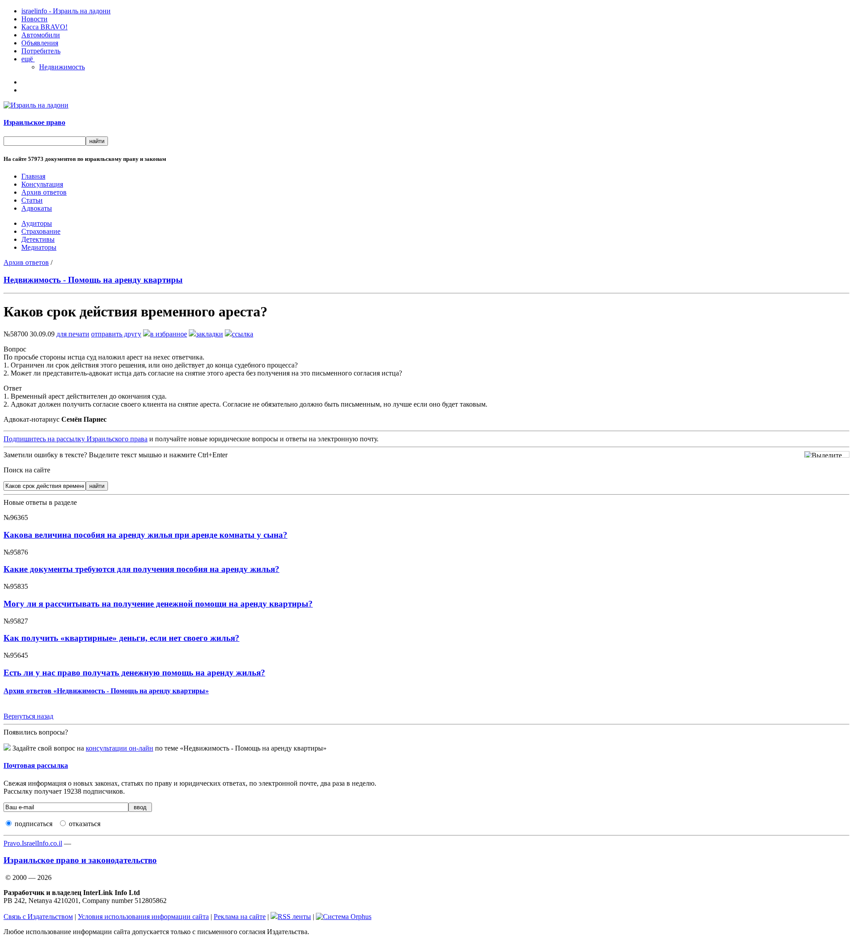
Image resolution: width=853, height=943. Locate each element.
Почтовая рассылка (36, 765)
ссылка (242, 334)
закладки (209, 334)
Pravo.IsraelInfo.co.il (33, 843)
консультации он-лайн (119, 748)
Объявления (39, 43)
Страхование (40, 231)
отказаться (84, 823)
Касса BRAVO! (44, 27)
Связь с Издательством (38, 916)
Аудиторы (36, 223)
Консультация (42, 184)
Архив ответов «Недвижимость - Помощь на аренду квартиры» (106, 691)
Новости (34, 19)
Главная (33, 176)
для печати (72, 334)
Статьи (32, 200)
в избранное (168, 334)
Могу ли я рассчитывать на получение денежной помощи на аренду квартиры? (158, 603)
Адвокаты (36, 208)
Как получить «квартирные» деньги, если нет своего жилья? (121, 638)
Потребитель (40, 51)
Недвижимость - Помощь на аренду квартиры (93, 279)
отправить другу (116, 334)
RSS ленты (294, 916)
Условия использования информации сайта (143, 916)
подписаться (33, 823)
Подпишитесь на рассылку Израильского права (75, 439)
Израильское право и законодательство (80, 860)
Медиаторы (38, 247)
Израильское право (34, 122)
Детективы (38, 239)
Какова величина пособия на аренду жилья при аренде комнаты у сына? (145, 534)
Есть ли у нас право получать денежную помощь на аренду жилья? (134, 672)
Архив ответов (44, 192)
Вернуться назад (28, 716)
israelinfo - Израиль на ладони (66, 11)
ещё (28, 59)
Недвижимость (62, 67)
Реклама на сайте (240, 916)
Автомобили (40, 35)
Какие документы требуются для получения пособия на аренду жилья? (141, 569)
